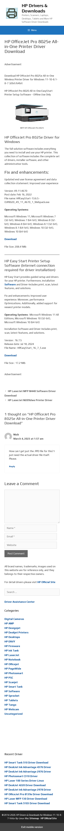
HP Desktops (12, 637)
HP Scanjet (11, 682)
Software (10, 284)
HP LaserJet (11, 655)
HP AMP (9, 623)
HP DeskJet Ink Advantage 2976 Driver (27, 771)
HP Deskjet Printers (16, 632)
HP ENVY (9, 641)
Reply (12, 466)
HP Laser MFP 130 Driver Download (25, 798)
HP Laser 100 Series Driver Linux (24, 780)
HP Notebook (12, 659)
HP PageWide (12, 668)
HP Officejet (11, 664)
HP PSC (8, 677)
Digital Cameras (14, 619)
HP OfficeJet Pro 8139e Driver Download (28, 794)
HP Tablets (11, 700)
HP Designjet (12, 628)
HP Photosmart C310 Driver (21, 776)
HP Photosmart (13, 673)
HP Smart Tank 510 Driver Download (26, 762)
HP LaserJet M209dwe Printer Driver (30, 400)
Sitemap (34, 818)
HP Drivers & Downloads (34, 8)
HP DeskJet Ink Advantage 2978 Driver (27, 789)
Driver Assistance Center (19, 601)
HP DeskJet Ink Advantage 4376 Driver (27, 767)
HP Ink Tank (11, 650)
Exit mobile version (32, 827)
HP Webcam (11, 709)
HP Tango (10, 704)
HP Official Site (49, 818)
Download (10, 239)
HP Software (12, 691)
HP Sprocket (11, 695)
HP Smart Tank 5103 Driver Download (27, 803)
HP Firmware (12, 646)
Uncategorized (13, 713)
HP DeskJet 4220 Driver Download (25, 785)
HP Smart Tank (13, 686)
